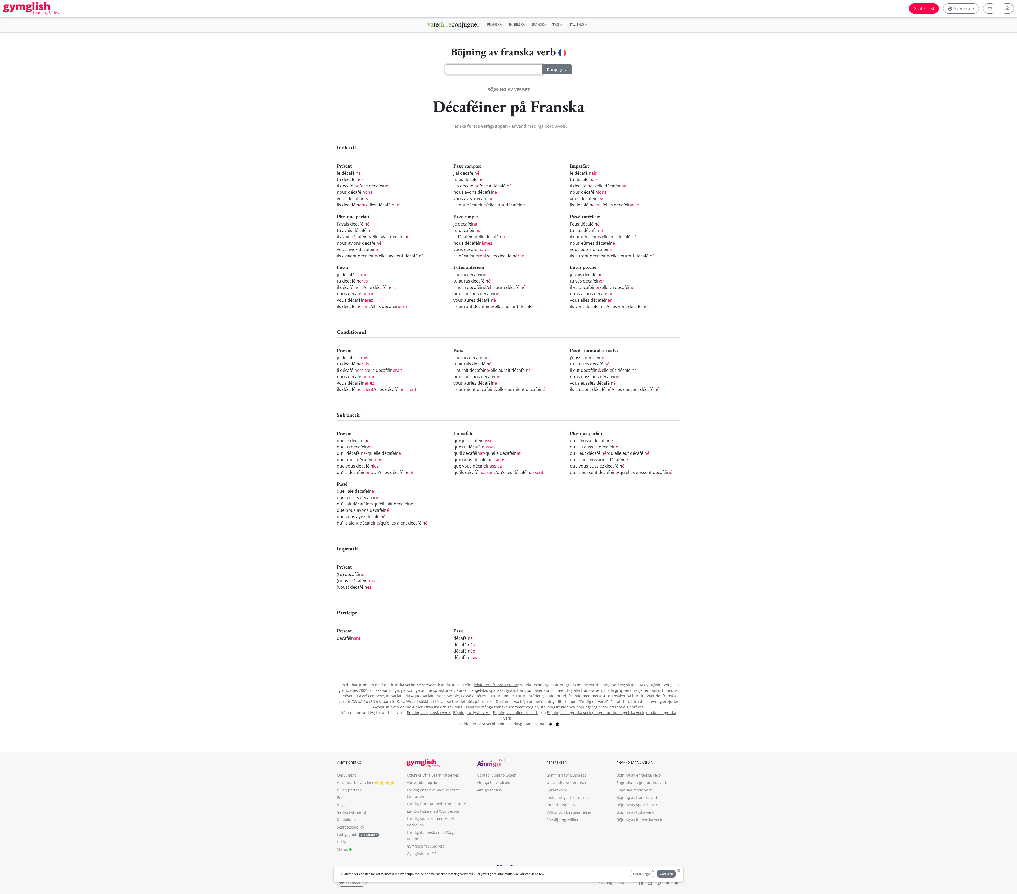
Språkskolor (557, 789)
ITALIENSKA (578, 24)
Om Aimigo (346, 775)
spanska (496, 690)
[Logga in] (1007, 8)
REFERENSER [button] (557, 762)
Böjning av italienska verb (515, 712)
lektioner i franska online (496, 684)
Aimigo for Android (493, 782)
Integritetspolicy (561, 804)
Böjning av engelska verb (569, 712)
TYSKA (557, 24)
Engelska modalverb (634, 789)
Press (341, 797)
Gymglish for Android (426, 846)
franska (523, 690)
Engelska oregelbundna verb (642, 782)
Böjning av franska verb (637, 797)
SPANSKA (538, 24)
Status (343, 849)
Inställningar (642, 873)
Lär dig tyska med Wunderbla (433, 811)
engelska (479, 690)
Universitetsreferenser (567, 782)
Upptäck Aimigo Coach (496, 775)
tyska (510, 690)
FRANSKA (494, 24)
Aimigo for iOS (489, 789)
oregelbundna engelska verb (618, 712)
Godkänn (666, 873)
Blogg (342, 804)
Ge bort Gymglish (352, 812)
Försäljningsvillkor (563, 819)
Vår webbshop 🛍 (422, 782)
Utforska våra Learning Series (433, 775)
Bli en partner (349, 789)
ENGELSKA (516, 24)
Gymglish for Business (566, 775)
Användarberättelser (355, 782)
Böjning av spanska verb (429, 712)
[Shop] (989, 8)
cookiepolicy (534, 873)
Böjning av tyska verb (472, 712)
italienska (540, 690)
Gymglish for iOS (421, 853)
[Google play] (550, 723)
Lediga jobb (347, 834)
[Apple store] (557, 723)
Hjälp (341, 841)
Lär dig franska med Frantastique (436, 803)
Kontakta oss (348, 819)
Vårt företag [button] (349, 762)
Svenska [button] (962, 8)
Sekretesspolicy (350, 827)
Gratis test (923, 8)
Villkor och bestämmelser (569, 812)
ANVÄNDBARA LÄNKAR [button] (635, 762)
